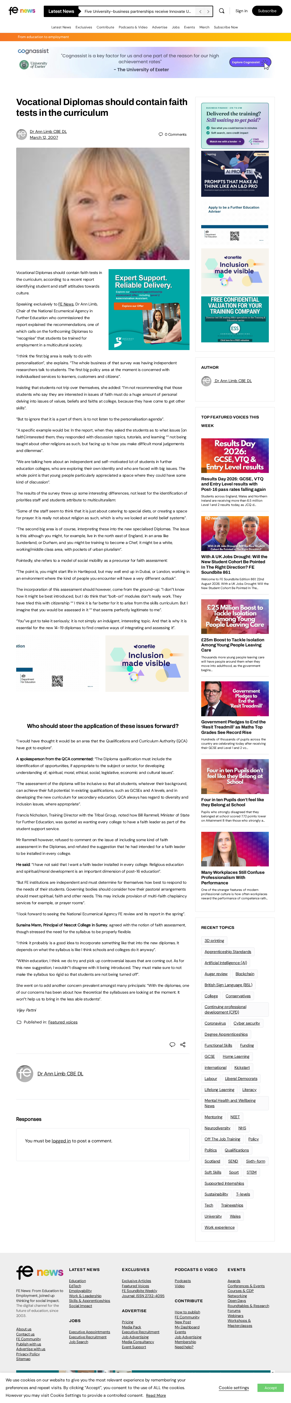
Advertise (159, 27)
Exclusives (84, 27)
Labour (211, 1078)
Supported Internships (224, 1183)
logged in (61, 1141)
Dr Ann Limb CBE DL (48, 131)
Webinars (236, 1315)
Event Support (134, 1347)
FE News (65, 304)
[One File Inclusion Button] (147, 688)
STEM (252, 1172)
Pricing (127, 1322)
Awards (234, 1280)
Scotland (212, 1161)
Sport (234, 1172)
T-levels (243, 1194)
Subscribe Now (226, 27)
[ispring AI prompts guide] (235, 173)
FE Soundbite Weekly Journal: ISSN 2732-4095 (143, 1293)
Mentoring (214, 1116)
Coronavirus (215, 1023)
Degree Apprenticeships (226, 1034)
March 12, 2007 (44, 137)
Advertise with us (30, 1349)
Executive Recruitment (88, 1337)
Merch (204, 27)
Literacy (249, 1089)
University (213, 1216)
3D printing (214, 940)
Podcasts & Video (133, 27)
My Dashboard (187, 1327)
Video (180, 1285)
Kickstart (242, 1067)
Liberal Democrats (241, 1078)
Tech (209, 1205)
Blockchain (245, 973)
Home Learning (236, 1056)
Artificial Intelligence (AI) (226, 962)
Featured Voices (135, 1285)
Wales (235, 1216)
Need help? (184, 1347)
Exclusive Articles (136, 1280)
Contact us (25, 1334)
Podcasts (183, 1280)
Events (189, 27)
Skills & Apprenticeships (89, 1300)
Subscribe (267, 10)
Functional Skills (218, 1045)
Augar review (216, 973)
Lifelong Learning (219, 1089)
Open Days (237, 1300)
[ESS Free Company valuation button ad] (235, 318)
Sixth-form (255, 1161)
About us (24, 1329)
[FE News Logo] (22, 10)
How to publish (187, 1312)
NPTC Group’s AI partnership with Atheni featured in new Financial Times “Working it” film (140, 11)
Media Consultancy (138, 1341)
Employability (80, 1290)
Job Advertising (135, 1337)
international (215, 1067)
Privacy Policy (28, 1354)
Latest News (61, 27)
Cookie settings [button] (234, 1388)
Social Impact (80, 1305)
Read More (156, 1395)
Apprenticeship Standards (228, 951)
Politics (211, 1150)
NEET (235, 1116)
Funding (247, 1045)
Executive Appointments (89, 1331)
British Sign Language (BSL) (228, 984)
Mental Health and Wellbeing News (230, 1103)
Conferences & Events (246, 1285)
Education (77, 1280)
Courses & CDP (241, 1290)
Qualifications (237, 1150)
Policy (253, 1139)
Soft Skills (213, 1172)
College (211, 995)
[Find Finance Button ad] (235, 125)
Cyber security (247, 1023)
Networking (237, 1295)
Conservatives (238, 995)
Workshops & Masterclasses (240, 1323)
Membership (185, 1341)
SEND (233, 1161)
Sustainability (216, 1194)
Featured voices (63, 1022)
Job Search (78, 1341)
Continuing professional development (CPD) (225, 1009)
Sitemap (23, 1358)
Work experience (219, 1227)
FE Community (28, 1339)
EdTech (75, 1285)
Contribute (105, 27)
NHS (242, 1127)
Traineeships (232, 1205)
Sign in (242, 10)
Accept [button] (271, 1387)
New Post (183, 1322)
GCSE (210, 1056)
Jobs (176, 27)
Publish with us (28, 1344)
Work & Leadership (85, 1295)
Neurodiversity (217, 1127)
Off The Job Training (222, 1139)
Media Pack (131, 1327)
